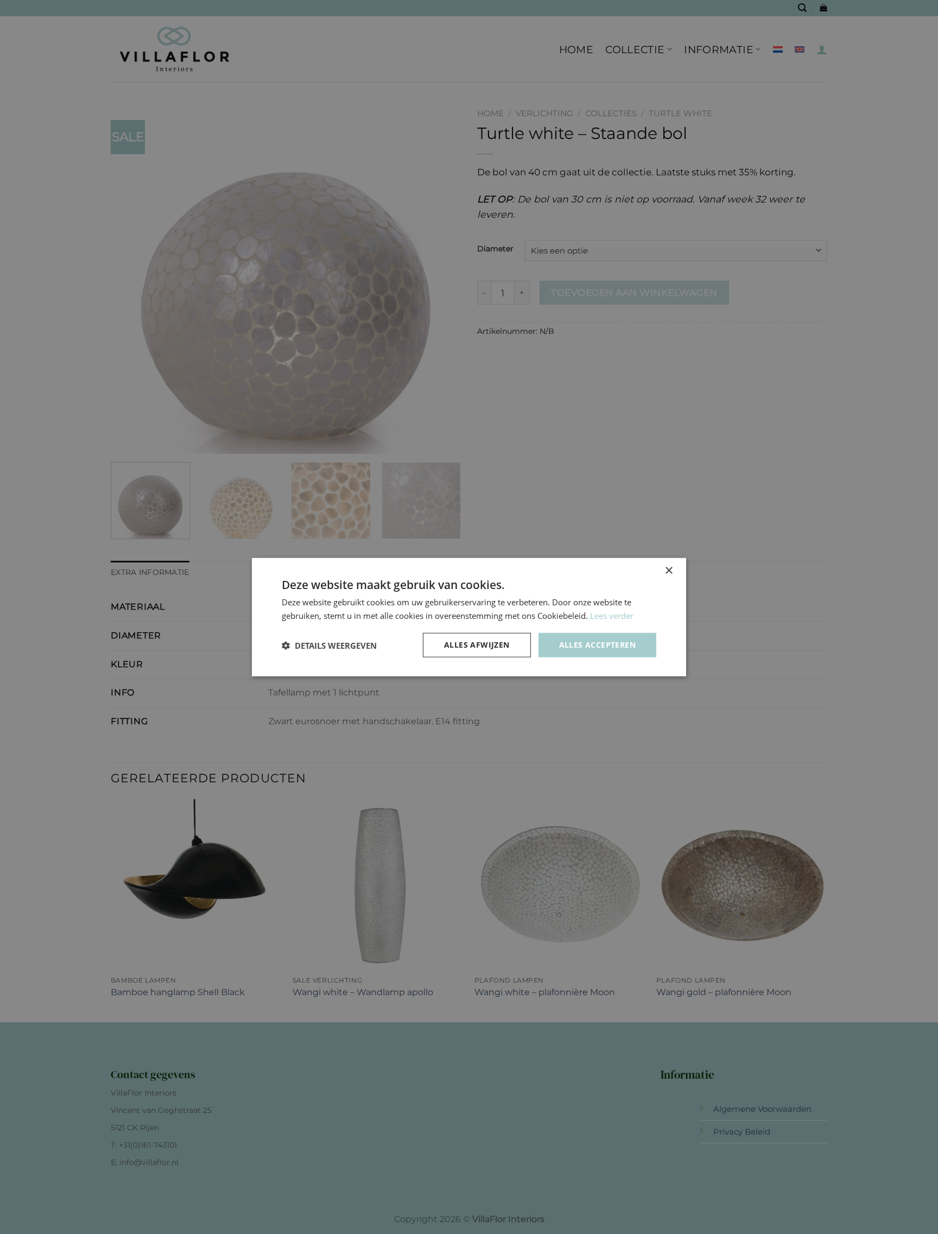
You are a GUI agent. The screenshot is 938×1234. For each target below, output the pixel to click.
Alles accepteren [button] (597, 645)
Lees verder (611, 615)
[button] (329, 645)
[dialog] (469, 617)
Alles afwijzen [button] (477, 645)
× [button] (668, 570)
